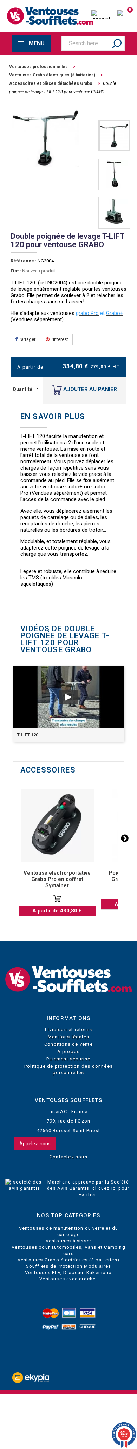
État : (16, 271)
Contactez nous (68, 1156)
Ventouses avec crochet (68, 1278)
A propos (68, 1051)
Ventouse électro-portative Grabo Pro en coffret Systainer (57, 879)
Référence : (24, 260)
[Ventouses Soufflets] (68, 979)
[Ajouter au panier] (57, 898)
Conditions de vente (68, 1044)
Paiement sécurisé (68, 1059)
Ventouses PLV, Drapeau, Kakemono (68, 1272)
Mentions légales (68, 1036)
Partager (26, 339)
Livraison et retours (68, 1029)
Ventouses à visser (69, 1241)
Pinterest (59, 339)
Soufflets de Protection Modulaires (68, 1266)
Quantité (22, 389)
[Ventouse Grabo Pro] (57, 825)
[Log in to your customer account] (100, 15)
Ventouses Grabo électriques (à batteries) (68, 1259)
